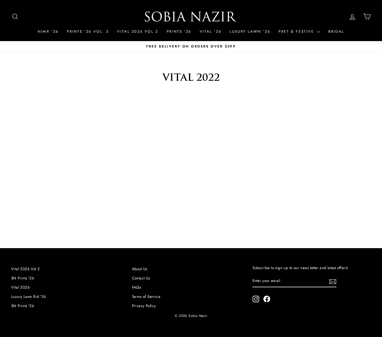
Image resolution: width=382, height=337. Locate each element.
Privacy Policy (144, 305)
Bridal (336, 31)
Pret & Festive (297, 31)
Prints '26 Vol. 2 (88, 31)
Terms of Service (146, 296)
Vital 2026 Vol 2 (137, 31)
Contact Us (141, 278)
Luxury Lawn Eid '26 (28, 296)
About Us (139, 269)
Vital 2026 (20, 287)
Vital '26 (210, 31)
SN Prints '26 (22, 278)
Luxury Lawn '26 (250, 31)
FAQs (136, 287)
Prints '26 (179, 31)
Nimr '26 (48, 31)
